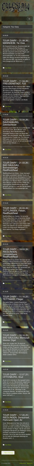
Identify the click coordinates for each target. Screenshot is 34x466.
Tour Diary (8, 68)
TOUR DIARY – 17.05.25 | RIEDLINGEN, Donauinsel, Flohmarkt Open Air (16, 417)
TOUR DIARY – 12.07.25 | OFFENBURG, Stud (16, 375)
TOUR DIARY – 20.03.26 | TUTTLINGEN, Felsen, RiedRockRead (16, 210)
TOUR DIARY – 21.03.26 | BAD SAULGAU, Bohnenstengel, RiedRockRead (16, 166)
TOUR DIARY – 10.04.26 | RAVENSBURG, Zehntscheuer (16, 122)
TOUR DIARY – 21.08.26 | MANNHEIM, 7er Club (16, 41)
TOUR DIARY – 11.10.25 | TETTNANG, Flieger (16, 298)
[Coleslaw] (15, 7)
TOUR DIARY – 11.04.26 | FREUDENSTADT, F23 (16, 82)
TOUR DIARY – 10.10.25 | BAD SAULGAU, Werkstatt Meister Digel (16, 337)
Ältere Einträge (8, 453)
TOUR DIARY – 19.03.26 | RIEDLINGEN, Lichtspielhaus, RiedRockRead (16, 252)
